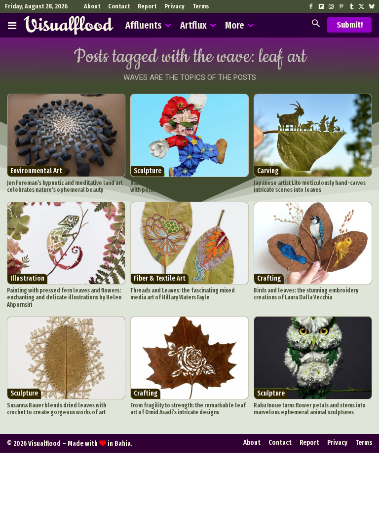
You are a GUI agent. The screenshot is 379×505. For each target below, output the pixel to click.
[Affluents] (12, 25)
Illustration (27, 278)
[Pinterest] (341, 7)
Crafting (269, 278)
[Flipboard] (321, 7)
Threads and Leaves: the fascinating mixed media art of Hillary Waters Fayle (182, 294)
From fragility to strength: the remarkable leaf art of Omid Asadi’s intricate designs (188, 409)
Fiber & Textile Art (160, 278)
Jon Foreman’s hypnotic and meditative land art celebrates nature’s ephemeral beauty (64, 186)
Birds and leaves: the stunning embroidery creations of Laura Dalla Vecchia (306, 294)
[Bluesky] (372, 7)
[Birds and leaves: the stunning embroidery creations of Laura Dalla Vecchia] (313, 243)
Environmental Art (36, 171)
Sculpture (147, 171)
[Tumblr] (351, 7)
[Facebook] (311, 7)
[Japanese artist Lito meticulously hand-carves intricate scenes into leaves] (313, 135)
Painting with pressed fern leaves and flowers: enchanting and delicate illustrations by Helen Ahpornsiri (64, 297)
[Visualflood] (69, 25)
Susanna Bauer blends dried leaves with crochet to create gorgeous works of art (56, 409)
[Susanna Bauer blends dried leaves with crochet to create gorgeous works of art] (66, 358)
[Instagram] (331, 7)
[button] (315, 24)
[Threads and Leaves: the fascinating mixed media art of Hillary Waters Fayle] (189, 243)
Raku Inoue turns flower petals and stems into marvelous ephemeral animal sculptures (310, 409)
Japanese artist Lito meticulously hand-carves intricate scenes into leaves (310, 186)
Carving (267, 171)
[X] (361, 7)
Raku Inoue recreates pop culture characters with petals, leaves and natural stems (185, 186)
